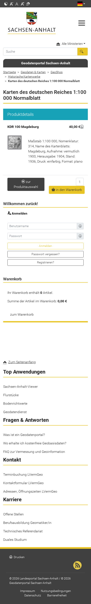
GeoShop (57, 72)
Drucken (17, 557)
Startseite (9, 72)
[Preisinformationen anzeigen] (82, 126)
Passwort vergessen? (45, 254)
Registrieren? (45, 262)
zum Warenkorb (22, 314)
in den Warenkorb (68, 190)
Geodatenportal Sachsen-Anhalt (45, 63)
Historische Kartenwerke (24, 76)
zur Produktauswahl (26, 184)
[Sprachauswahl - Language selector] (81, 3)
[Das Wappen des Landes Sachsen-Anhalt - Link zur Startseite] (34, 23)
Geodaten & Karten (33, 72)
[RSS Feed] (77, 565)
